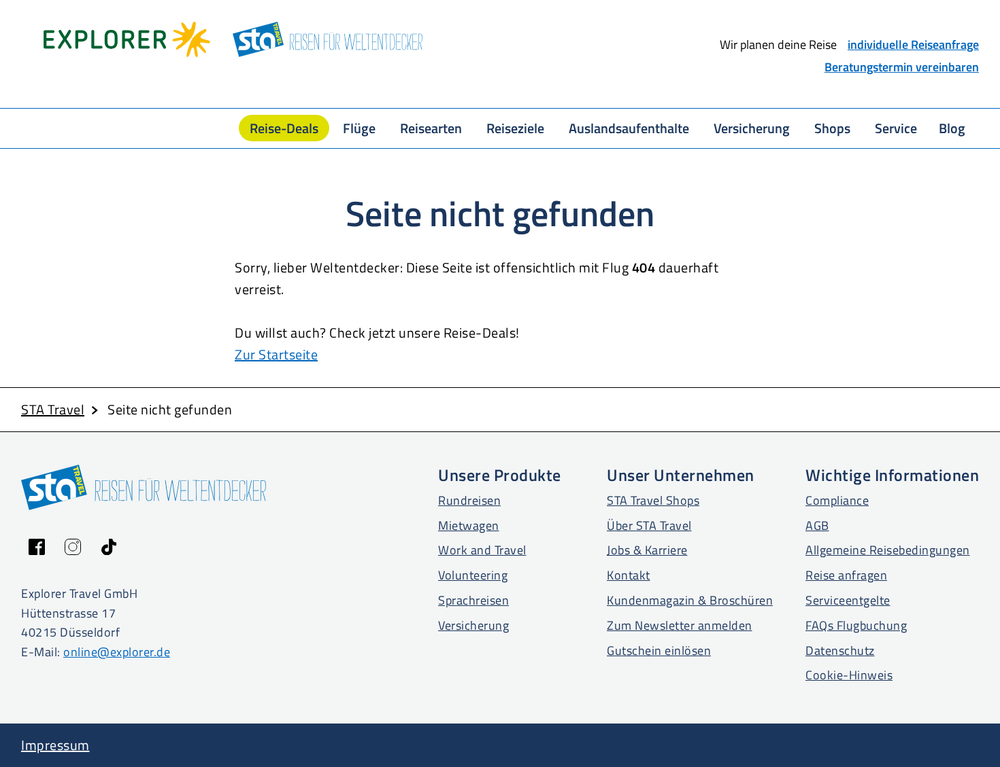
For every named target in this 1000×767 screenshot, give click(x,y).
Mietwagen (468, 525)
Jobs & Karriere (647, 550)
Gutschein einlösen (659, 650)
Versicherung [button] (752, 128)
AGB (817, 525)
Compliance (837, 500)
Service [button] (896, 128)
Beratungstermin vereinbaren (901, 67)
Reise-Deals (284, 128)
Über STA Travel (649, 525)
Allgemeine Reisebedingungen (887, 550)
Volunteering (472, 575)
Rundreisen (469, 500)
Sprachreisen (473, 600)
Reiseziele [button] (515, 128)
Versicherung (473, 625)
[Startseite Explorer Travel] (127, 39)
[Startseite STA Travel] (327, 39)
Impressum (55, 744)
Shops (832, 128)
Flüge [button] (359, 128)
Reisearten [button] (431, 128)
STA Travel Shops (653, 500)
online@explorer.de (116, 652)
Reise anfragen (846, 575)
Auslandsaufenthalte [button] (629, 128)
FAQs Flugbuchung (856, 625)
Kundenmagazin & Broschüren (690, 600)
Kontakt (628, 575)
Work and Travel (482, 550)
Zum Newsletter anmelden (679, 625)
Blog (952, 128)
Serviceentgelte (847, 600)
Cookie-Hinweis (849, 675)
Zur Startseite (276, 354)
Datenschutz (840, 650)
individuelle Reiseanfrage (913, 44)
